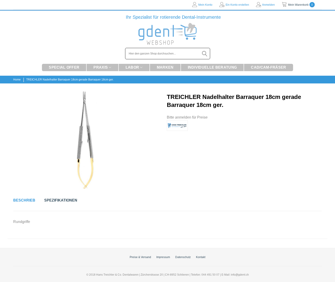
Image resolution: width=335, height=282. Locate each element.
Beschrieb (24, 200)
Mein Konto (205, 4)
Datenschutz (183, 257)
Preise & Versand (140, 257)
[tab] (24, 200)
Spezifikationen (60, 200)
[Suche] (205, 53)
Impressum (163, 257)
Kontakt (200, 257)
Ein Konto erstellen (237, 4)
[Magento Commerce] (167, 34)
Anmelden (268, 4)
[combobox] (167, 53)
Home (17, 79)
